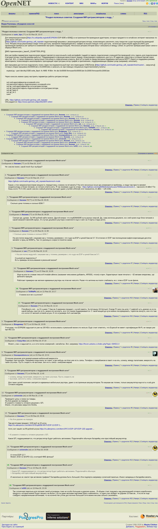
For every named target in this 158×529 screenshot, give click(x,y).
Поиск (116, 3)
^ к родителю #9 (126, 283)
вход (134, 0)
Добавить (130, 527)
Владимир (63, 131)
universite (62, 139)
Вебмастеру (152, 527)
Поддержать (140, 527)
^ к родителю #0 (126, 170)
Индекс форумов (133, 503)
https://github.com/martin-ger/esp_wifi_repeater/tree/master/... (120, 65)
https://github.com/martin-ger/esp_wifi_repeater (25, 42)
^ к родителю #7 (126, 263)
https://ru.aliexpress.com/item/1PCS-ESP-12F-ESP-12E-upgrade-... (67, 429)
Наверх (136, 170)
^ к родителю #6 (126, 388)
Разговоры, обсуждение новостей (20, 24)
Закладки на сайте (9, 525)
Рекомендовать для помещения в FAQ (115, 503)
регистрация (141, 0)
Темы (140, 503)
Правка (136, 105)
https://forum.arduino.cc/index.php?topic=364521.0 (99, 344)
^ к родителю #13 (125, 460)
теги (121, 3)
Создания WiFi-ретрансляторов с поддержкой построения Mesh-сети (32, 115)
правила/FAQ (34, 13)
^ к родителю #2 (126, 206)
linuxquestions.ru (65, 135)
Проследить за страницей (13, 527)
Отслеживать (153, 26)
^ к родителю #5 (126, 347)
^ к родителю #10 (125, 298)
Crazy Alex (68, 133)
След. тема (154, 503)
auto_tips (18, 34)
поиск (56, 13)
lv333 (76, 146)
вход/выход (101, 13)
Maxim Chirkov (150, 525)
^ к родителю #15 (125, 498)
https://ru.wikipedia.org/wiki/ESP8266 (42, 38)
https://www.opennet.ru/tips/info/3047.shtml (35, 102)
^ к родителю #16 (125, 316)
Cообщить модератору (149, 105)
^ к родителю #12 (125, 441)
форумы (12, 13)
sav (80, 124)
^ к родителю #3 (126, 223)
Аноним (62, 115)
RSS (145, 13)
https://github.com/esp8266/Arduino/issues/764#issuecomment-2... (109, 187)
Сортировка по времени (145, 153)
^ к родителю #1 (126, 192)
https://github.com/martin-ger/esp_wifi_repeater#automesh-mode (34, 181)
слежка (123, 13)
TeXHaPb (91, 128)
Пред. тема (146, 503)
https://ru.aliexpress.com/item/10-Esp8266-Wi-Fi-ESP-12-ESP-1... (34, 425)
